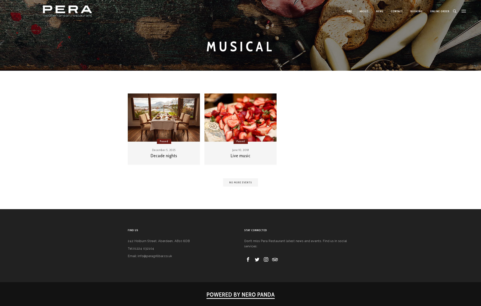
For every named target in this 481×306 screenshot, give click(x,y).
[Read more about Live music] (240, 117)
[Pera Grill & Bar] (68, 11)
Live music (240, 155)
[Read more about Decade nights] (164, 117)
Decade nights (164, 155)
